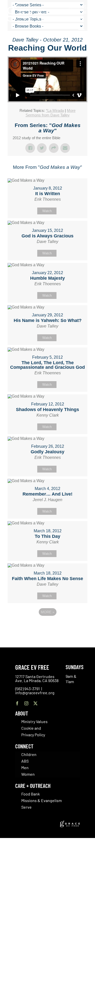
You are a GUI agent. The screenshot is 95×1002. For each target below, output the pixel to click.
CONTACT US (77, 6)
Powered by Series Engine (47, 626)
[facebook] (17, 703)
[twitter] (35, 703)
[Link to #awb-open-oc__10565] (81, 32)
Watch (47, 211)
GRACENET (81, 12)
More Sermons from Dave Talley (51, 112)
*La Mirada (55, 110)
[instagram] (26, 703)
